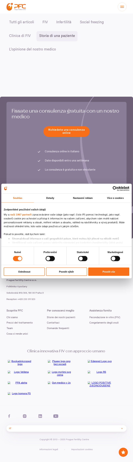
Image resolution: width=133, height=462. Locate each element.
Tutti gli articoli (21, 22)
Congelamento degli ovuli (104, 323)
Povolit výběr (66, 271)
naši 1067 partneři (21, 214)
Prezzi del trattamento (19, 323)
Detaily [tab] (50, 197)
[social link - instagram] (24, 416)
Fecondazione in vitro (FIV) (104, 317)
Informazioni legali (49, 449)
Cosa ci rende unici (17, 334)
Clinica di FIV (20, 36)
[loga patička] (26, 364)
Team (9, 328)
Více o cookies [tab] (115, 197)
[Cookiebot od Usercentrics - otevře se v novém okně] (115, 188)
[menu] (122, 6)
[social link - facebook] (9, 416)
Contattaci (53, 323)
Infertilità (63, 22)
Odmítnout (24, 271)
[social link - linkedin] (40, 416)
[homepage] (16, 6)
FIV (45, 22)
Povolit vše (109, 271)
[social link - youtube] (55, 416)
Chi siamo (12, 317)
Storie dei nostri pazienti (61, 317)
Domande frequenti (58, 328)
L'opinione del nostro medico (32, 49)
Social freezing (92, 22)
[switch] (50, 258)
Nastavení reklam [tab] (83, 197)
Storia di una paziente (57, 36)
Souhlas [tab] (17, 197)
